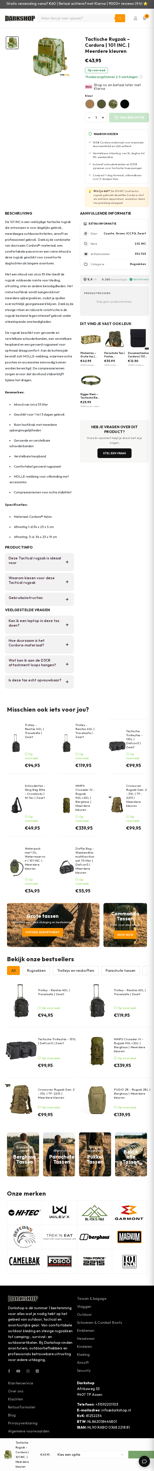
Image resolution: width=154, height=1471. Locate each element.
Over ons (15, 1391)
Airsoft (83, 1362)
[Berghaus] (23, 1154)
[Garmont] (129, 1213)
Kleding (83, 1354)
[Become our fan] (9, 1371)
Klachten (15, 1399)
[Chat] (144, 1461)
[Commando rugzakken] (125, 925)
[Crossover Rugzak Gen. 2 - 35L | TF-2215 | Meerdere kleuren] (117, 805)
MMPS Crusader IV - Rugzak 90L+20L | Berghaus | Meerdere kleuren (85, 798)
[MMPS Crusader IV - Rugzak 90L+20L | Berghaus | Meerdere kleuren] (67, 805)
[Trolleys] (53, 925)
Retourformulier (21, 1407)
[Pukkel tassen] (95, 1154)
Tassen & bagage (91, 1298)
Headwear (86, 1338)
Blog (12, 1415)
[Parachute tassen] (59, 1154)
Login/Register (135, 18)
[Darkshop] (20, 18)
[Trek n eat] (59, 1237)
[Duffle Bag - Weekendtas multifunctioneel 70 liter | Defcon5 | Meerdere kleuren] (67, 868)
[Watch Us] (18, 1371)
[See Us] (28, 1371)
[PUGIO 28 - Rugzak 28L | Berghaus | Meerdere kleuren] (97, 1100)
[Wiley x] (59, 1213)
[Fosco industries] (59, 1261)
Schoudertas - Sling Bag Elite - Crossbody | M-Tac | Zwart (35, 792)
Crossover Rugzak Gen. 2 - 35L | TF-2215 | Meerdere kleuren (56, 1093)
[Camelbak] (24, 1261)
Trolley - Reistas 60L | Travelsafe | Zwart (85, 731)
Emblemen (85, 1330)
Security (84, 1370)
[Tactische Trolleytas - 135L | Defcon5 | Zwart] (117, 746)
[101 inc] (129, 1261)
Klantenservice (20, 1383)
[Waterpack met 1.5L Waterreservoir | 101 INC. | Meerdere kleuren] (16, 868)
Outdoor (84, 1314)
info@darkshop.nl (116, 1410)
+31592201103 (106, 1404)
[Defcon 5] (24, 1237)
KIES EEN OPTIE (132, 117)
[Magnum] (129, 1237)
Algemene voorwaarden (28, 1431)
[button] (141, 77)
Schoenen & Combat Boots (99, 1322)
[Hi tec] (24, 1213)
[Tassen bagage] (131, 1154)
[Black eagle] (94, 1213)
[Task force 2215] (94, 1261)
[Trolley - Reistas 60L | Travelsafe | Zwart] (67, 743)
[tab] (12, 42)
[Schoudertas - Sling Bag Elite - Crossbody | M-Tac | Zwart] (16, 805)
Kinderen (84, 1346)
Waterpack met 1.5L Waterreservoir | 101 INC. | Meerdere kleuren (35, 858)
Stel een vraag (114, 453)
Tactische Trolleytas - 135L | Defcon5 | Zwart (134, 739)
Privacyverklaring (23, 1423)
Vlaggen (84, 1306)
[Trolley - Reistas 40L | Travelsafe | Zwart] (16, 743)
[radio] (90, 104)
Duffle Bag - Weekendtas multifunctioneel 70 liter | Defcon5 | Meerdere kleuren (84, 860)
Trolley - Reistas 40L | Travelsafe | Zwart (34, 731)
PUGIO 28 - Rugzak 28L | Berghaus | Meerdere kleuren (132, 1093)
